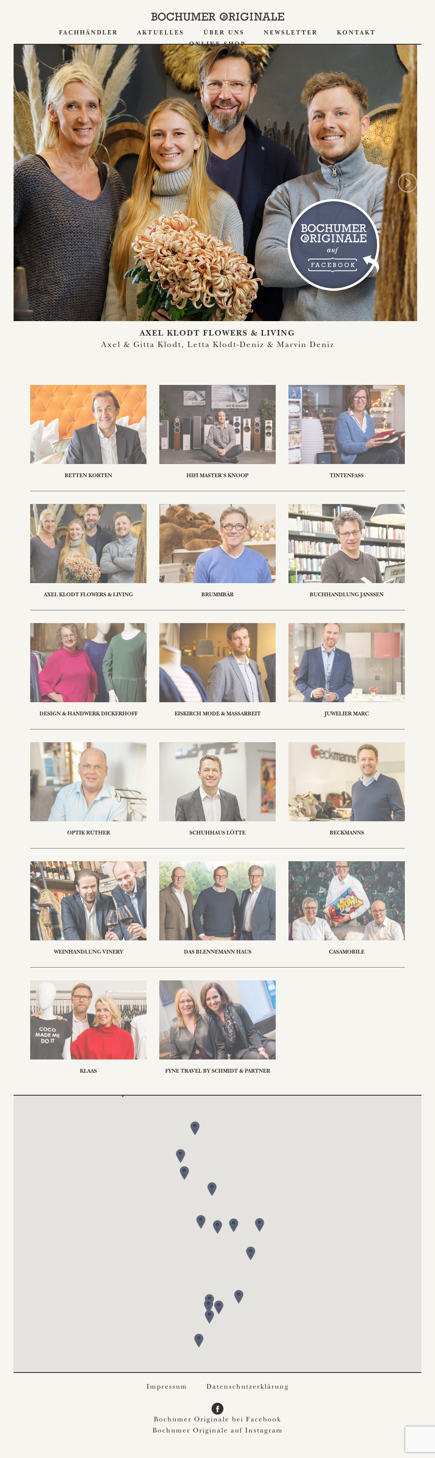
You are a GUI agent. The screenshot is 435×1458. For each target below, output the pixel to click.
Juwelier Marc (347, 714)
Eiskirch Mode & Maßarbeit (218, 714)
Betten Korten (88, 476)
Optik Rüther (88, 833)
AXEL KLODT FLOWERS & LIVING (217, 334)
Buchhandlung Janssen (347, 595)
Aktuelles (160, 33)
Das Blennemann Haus (217, 952)
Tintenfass (347, 476)
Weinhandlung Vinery (88, 952)
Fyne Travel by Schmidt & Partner (217, 1071)
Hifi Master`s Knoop (217, 476)
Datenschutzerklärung (247, 1387)
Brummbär (217, 595)
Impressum (167, 1387)
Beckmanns (347, 833)
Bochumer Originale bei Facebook (217, 1420)
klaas (88, 1071)
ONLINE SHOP (217, 45)
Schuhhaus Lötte (217, 833)
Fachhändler (88, 33)
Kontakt (356, 33)
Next (407, 183)
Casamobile (346, 952)
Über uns (224, 33)
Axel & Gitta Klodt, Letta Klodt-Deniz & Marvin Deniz (217, 346)
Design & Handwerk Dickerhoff (89, 714)
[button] (217, 1227)
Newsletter (291, 33)
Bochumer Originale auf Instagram (218, 1431)
